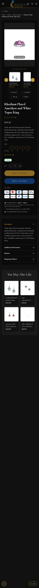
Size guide (10, 155)
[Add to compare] (15, 294)
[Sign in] (28, 4)
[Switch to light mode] (4, 583)
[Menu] (3, 4)
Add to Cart (11, 290)
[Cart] (36, 4)
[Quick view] (15, 284)
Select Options (19, 173)
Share (26, 97)
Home (3, 15)
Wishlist (14, 92)
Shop (8, 15)
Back (6, 11)
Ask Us (15, 97)
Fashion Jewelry (17, 15)
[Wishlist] (32, 4)
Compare (27, 92)
